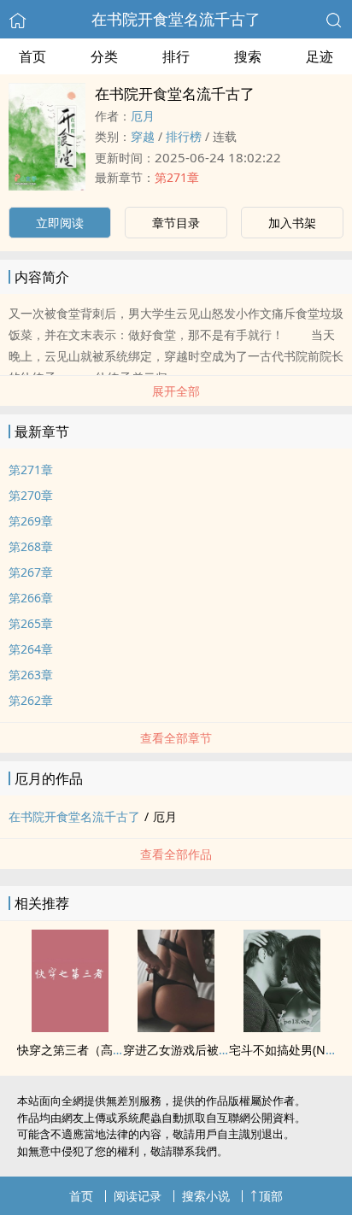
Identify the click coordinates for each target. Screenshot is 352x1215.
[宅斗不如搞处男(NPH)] (281, 1027)
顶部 (271, 1196)
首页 (32, 56)
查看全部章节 (176, 738)
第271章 (177, 177)
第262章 (31, 700)
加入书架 (292, 222)
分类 (104, 56)
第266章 (31, 598)
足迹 (319, 56)
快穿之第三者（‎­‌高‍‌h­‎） (74, 1050)
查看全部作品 (176, 854)
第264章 (31, 649)
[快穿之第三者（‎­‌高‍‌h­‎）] (70, 1027)
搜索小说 (206, 1196)
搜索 (247, 56)
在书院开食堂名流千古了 (176, 19)
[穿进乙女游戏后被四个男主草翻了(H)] (176, 1027)
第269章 (31, 521)
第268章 (31, 546)
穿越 (143, 136)
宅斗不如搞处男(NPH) (286, 1050)
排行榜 (184, 136)
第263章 (31, 674)
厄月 (143, 116)
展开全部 (176, 391)
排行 (176, 56)
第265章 (31, 623)
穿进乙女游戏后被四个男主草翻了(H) (220, 1050)
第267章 (31, 572)
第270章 (31, 495)
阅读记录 (137, 1196)
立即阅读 (60, 222)
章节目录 (176, 222)
